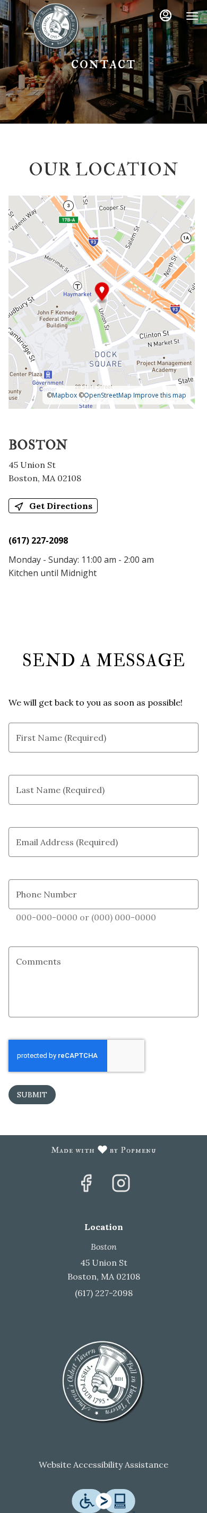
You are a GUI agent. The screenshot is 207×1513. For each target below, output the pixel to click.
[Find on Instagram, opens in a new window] (121, 1186)
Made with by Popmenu (82, 1150)
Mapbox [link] (64, 395)
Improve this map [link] (159, 395)
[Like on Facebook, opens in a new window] (86, 1186)
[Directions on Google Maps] (101, 302)
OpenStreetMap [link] (108, 395)
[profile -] (165, 15)
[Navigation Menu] (192, 16)
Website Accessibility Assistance (103, 1464)
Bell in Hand (103, 1382)
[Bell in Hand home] (56, 27)
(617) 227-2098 (104, 1293)
